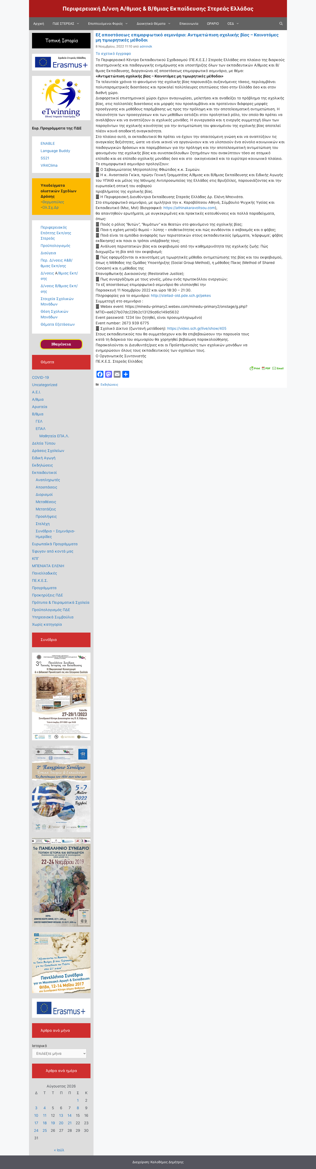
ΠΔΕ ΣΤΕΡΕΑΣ (63, 24)
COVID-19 (40, 377)
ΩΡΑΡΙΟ (213, 24)
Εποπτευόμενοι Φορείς (105, 24)
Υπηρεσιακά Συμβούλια (53, 617)
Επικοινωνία (188, 24)
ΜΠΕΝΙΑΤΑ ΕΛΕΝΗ (48, 566)
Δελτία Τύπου (43, 443)
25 (45, 1130)
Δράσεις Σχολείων (48, 450)
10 (36, 1115)
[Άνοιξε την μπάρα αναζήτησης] (281, 23)
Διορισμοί (44, 494)
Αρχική (38, 24)
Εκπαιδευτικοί (44, 472)
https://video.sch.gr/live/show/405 (196, 328)
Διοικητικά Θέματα (151, 24)
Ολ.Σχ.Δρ (50, 207)
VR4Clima (49, 165)
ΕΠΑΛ (41, 429)
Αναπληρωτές (48, 480)
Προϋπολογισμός (55, 245)
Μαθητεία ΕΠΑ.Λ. (54, 436)
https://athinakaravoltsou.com (189, 208)
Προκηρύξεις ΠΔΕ (47, 595)
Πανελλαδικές (44, 573)
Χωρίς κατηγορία (47, 624)
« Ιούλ (59, 1150)
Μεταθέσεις (46, 502)
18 (45, 1123)
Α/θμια (38, 399)
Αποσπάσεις (46, 487)
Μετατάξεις (46, 509)
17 (36, 1123)
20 (61, 1123)
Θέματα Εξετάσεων (58, 324)
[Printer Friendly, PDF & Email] (266, 368)
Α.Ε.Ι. (36, 392)
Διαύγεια (48, 253)
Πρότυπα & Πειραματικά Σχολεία (60, 602)
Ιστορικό (39, 1046)
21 (70, 1123)
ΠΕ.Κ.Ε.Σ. (40, 580)
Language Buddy (55, 151)
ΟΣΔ (230, 24)
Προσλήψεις (46, 516)
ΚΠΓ (35, 558)
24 (36, 1130)
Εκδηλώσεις (109, 384)
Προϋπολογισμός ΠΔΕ (51, 610)
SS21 (45, 158)
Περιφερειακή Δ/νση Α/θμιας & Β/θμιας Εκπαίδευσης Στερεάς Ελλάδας (158, 8)
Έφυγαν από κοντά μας (52, 551)
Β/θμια (37, 414)
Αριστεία (39, 407)
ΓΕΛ (39, 421)
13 (61, 1115)
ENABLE (48, 143)
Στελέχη (43, 524)
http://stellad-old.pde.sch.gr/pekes (181, 295)
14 (69, 1115)
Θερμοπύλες (53, 202)
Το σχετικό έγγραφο (113, 53)
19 (53, 1123)
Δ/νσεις (48, 273)
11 (44, 1115)
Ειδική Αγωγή (43, 458)
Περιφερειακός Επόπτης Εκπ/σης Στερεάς (56, 232)
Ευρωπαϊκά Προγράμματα (55, 544)
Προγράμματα (44, 588)
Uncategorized (44, 385)
